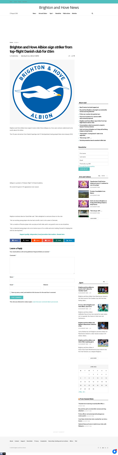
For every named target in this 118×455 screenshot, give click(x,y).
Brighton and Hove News (59, 7)
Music (103, 175)
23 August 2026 (83, 344)
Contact (15, 1)
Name (12, 277)
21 (85, 385)
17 (97, 381)
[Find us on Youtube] (101, 13)
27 (80, 389)
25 (101, 385)
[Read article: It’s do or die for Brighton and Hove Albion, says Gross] (103, 307)
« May (80, 392)
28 (85, 389)
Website (45, 284)
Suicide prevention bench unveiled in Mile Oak (93, 140)
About (11, 1)
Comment (13, 255)
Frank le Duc (14, 56)
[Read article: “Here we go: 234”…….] (83, 213)
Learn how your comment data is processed (45, 302)
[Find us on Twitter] (98, 13)
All (99, 175)
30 (93, 389)
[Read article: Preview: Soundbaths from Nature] (83, 194)
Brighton (16, 42)
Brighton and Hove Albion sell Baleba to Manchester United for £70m (87, 324)
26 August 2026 (95, 187)
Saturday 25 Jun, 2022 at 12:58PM (30, 56)
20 (80, 385)
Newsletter (24, 1)
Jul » (84, 392)
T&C (76, 441)
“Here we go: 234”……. (86, 138)
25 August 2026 (95, 195)
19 (106, 381)
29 (89, 389)
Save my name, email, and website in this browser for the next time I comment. (33, 292)
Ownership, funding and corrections (58, 441)
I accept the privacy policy (87, 166)
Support (19, 1)
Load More (93, 218)
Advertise (74, 13)
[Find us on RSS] (104, 13)
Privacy (36, 441)
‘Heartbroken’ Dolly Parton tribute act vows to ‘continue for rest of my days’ (99, 183)
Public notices (66, 13)
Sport (51, 13)
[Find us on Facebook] (95, 13)
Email (12, 285)
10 (97, 378)
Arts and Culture (43, 13)
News (34, 13)
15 (89, 381)
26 (106, 385)
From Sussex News (86, 399)
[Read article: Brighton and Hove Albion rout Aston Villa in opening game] (103, 343)
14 (85, 381)
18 (101, 381)
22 (89, 385)
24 (97, 385)
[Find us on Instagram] (107, 13)
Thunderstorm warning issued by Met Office (91, 403)
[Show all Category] (107, 175)
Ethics (71, 441)
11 (101, 378)
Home (11, 42)
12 (106, 378)
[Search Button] (92, 13)
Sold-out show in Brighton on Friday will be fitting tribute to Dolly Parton (98, 202)
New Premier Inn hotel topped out (89, 107)
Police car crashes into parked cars (90, 114)
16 (93, 381)
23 (93, 385)
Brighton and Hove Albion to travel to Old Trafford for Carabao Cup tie (86, 289)
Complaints (43, 441)
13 (80, 381)
